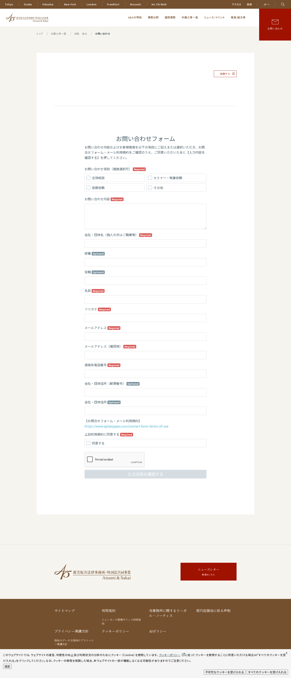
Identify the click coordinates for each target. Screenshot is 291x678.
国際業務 (170, 17)
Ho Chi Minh (159, 4)
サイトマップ (64, 610)
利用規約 (108, 610)
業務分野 (153, 17)
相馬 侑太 (80, 33)
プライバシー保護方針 (71, 631)
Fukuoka (48, 4)
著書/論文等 (238, 17)
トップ (40, 33)
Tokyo (9, 4)
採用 (249, 4)
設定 (7, 666)
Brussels (135, 4)
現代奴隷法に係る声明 (213, 610)
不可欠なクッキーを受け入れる (224, 672)
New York (70, 4)
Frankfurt (113, 4)
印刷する (225, 73)
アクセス (236, 4)
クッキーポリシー (115, 631)
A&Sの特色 (135, 17)
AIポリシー (157, 631)
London (91, 4)
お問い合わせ (275, 28)
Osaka (28, 4)
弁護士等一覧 (190, 17)
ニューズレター (208, 571)
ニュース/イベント (214, 17)
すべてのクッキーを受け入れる (267, 672)
